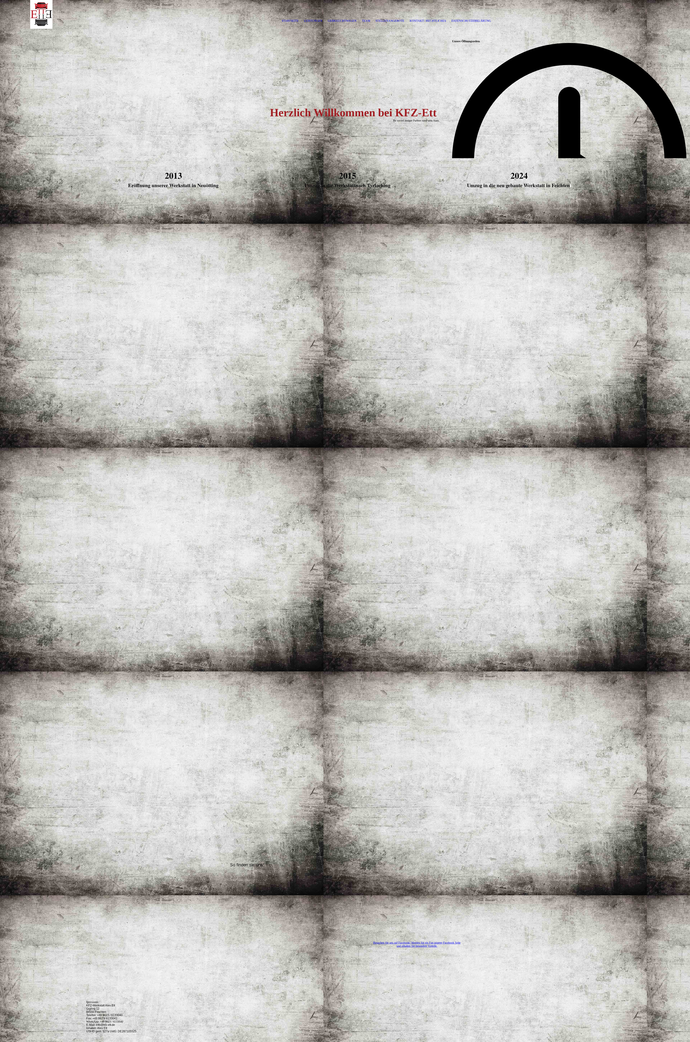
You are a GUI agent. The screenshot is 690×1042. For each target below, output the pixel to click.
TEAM (366, 20)
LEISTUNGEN (313, 20)
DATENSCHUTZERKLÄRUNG (471, 20)
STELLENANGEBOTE (390, 20)
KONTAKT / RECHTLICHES (428, 20)
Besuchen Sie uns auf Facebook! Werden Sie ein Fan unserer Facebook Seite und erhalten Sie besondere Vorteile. (417, 944)
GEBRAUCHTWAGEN (342, 20)
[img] (41, 14)
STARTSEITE (290, 20)
